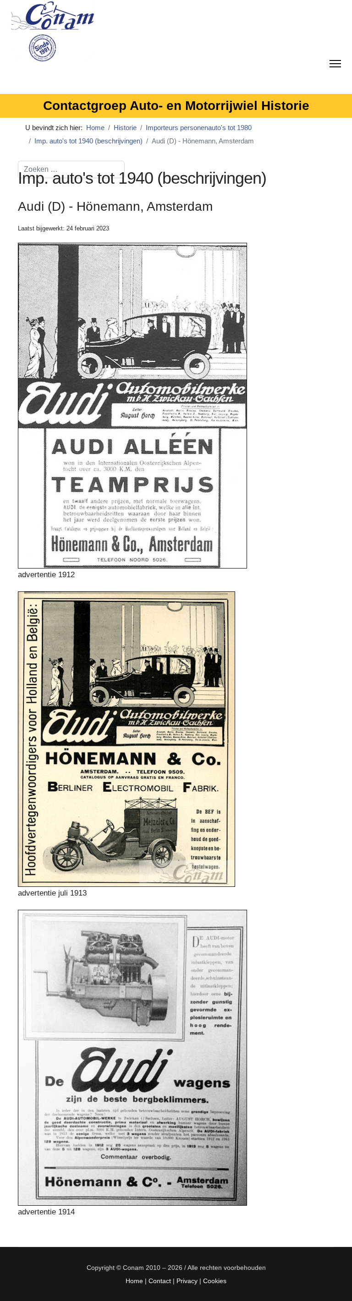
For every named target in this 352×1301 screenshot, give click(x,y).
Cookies (214, 1281)
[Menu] (335, 62)
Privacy (187, 1281)
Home (134, 1281)
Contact (159, 1281)
